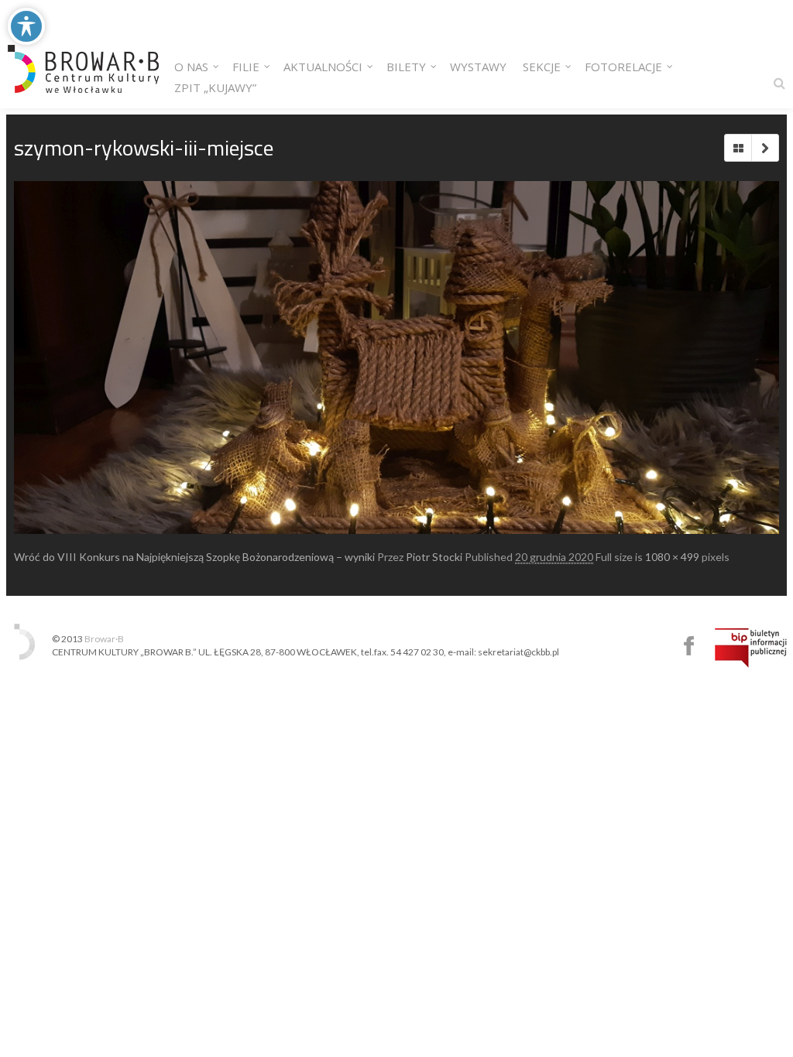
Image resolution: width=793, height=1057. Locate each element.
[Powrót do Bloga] (738, 148)
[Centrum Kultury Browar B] (83, 54)
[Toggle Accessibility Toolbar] (26, 26)
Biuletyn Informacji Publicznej (751, 648)
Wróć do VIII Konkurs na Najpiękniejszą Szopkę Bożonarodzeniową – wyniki (194, 556)
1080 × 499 (672, 556)
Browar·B (104, 639)
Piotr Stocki (434, 556)
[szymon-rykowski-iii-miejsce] (396, 357)
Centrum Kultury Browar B (689, 645)
